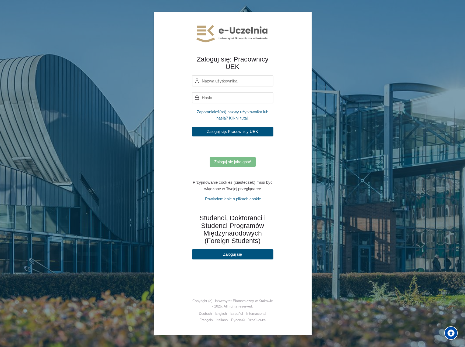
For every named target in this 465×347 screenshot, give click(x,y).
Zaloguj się (232, 254)
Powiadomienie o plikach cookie (233, 199)
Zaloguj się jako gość (232, 162)
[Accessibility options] (451, 333)
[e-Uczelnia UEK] (232, 33)
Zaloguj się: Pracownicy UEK (232, 131)
